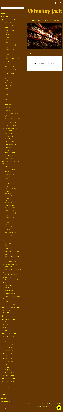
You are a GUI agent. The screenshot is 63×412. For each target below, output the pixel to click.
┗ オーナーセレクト (9, 235)
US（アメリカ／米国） (11, 123)
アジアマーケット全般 (11, 125)
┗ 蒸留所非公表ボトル (9, 131)
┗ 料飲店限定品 (7, 147)
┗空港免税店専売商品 (9, 153)
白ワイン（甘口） (8, 353)
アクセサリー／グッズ (8, 382)
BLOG (3, 391)
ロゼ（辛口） (7, 370)
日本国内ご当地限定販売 (10, 128)
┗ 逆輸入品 (6, 246)
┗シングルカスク (8, 155)
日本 (6, 342)
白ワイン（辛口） (48, 20)
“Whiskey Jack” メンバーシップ (11, 405)
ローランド (8, 37)
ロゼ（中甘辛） (7, 367)
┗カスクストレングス (9, 158)
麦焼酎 (5, 330)
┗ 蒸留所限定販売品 (9, 290)
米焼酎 (5, 327)
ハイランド (8, 35)
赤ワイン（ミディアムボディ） (11, 339)
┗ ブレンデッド (7, 42)
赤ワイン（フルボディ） (9, 344)
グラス (5, 384)
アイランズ (8, 28)
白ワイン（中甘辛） (8, 356)
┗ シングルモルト (8, 22)
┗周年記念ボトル (8, 150)
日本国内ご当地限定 (8, 375)
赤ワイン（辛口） (8, 347)
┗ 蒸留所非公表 (7, 267)
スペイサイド (8, 32)
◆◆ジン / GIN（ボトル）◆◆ (10, 307)
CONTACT (4, 398)
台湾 (6, 116)
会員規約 (59, 403)
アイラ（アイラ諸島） (11, 25)
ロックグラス (8, 387)
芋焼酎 (5, 322)
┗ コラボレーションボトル (10, 97)
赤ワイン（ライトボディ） (10, 336)
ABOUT (3, 394)
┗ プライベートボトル (9, 133)
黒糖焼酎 (5, 325)
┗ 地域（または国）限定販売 (11, 113)
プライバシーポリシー (33, 403)
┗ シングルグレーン (9, 85)
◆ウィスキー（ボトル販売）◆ (10, 20)
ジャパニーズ (8, 39)
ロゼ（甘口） (7, 364)
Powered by (42, 409)
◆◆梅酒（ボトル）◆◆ (8, 378)
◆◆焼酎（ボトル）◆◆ (8, 319)
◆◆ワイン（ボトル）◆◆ (36, 20)
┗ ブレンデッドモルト (9, 66)
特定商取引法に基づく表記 (47, 403)
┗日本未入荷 (7, 110)
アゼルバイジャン (9, 350)
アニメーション (9, 99)
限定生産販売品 (7, 313)
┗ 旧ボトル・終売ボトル (10, 141)
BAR (6, 102)
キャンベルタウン (9, 30)
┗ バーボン (6, 91)
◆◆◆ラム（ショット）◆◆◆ (10, 316)
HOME (28, 20)
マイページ (5, 408)
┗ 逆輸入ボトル (7, 107)
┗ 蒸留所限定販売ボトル (10, 144)
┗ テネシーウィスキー (9, 94)
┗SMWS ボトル (7, 105)
